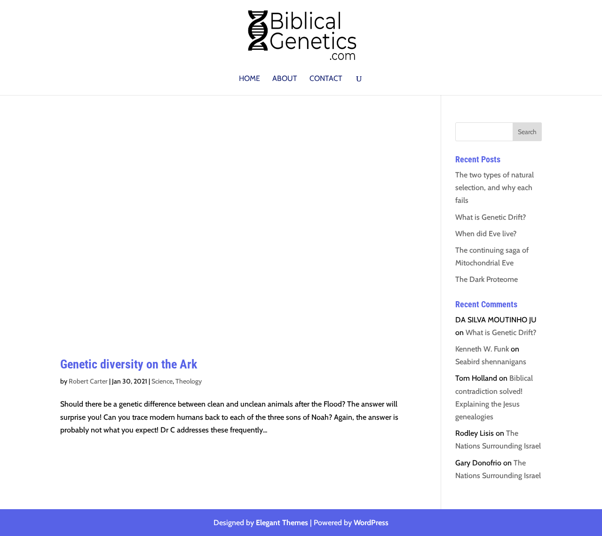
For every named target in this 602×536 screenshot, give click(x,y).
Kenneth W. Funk (482, 348)
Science (162, 381)
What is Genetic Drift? (490, 217)
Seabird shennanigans (490, 361)
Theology (188, 381)
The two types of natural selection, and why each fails (494, 187)
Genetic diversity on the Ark (128, 364)
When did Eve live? (485, 233)
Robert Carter (88, 381)
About (284, 79)
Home (249, 79)
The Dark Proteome (486, 279)
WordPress (371, 522)
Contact (325, 79)
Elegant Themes (282, 522)
